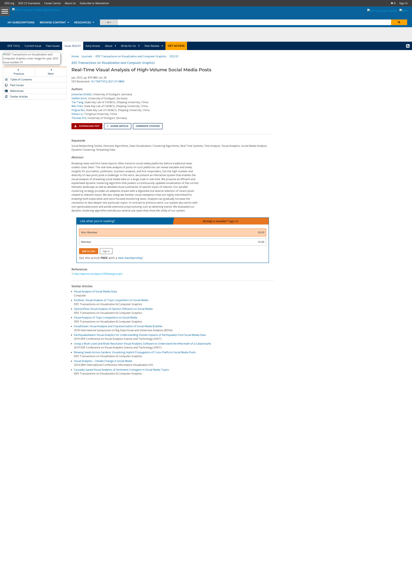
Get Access (176, 45)
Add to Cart (88, 251)
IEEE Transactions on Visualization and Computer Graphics (130, 56)
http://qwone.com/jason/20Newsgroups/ (98, 274)
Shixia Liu (77, 114)
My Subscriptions (21, 22)
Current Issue (33, 46)
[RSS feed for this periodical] (408, 46)
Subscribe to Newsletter (94, 3)
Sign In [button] (403, 3)
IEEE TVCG (13, 46)
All (108, 22)
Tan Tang (77, 102)
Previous (19, 73)
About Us (70, 3)
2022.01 (174, 56)
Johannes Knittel (81, 94)
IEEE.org (9, 3)
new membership (130, 258)
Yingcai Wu (78, 110)
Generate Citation (148, 126)
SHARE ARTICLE (119, 126)
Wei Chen (77, 106)
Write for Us (128, 46)
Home (75, 56)
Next (51, 73)
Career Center (52, 3)
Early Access (93, 46)
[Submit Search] (399, 22)
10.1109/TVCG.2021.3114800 (107, 81)
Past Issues (53, 46)
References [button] (16, 91)
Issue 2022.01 (73, 46)
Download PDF (88, 126)
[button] (393, 3)
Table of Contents (20, 79)
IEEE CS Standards (29, 3)
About (109, 46)
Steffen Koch (79, 98)
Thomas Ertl (78, 118)
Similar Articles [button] (18, 96)
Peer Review (152, 46)
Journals (87, 56)
